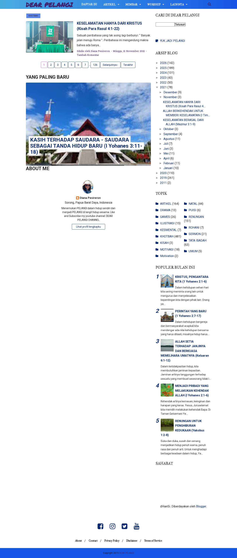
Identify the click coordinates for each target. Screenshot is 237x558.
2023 (163, 77)
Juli (166, 143)
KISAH (164, 243)
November (170, 97)
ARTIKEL (110, 4)
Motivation (167, 256)
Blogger (201, 506)
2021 (163, 87)
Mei (166, 153)
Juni (166, 148)
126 (95, 64)
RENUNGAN (196, 217)
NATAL (193, 203)
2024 (163, 72)
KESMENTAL (168, 230)
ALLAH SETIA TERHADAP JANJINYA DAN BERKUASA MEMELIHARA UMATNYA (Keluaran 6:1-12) (185, 351)
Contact (93, 540)
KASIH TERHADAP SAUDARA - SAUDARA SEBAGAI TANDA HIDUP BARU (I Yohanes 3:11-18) (86, 146)
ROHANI (194, 227)
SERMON (195, 234)
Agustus (169, 139)
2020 (163, 173)
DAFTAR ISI (89, 4)
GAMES (165, 217)
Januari (168, 168)
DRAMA (165, 210)
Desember (170, 92)
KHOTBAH (33, 16)
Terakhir (128, 64)
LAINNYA (177, 4)
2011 (163, 183)
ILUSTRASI (167, 223)
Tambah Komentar (88, 55)
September (171, 134)
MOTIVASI (167, 249)
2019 (163, 178)
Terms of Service (153, 540)
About (78, 540)
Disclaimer (131, 540)
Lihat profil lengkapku (88, 226)
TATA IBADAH (197, 240)
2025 (163, 68)
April (166, 158)
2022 (163, 82)
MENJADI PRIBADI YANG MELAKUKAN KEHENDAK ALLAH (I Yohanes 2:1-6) (192, 390)
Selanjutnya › (110, 64)
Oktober (169, 129)
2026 (163, 63)
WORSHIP (154, 4)
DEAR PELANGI (49, 4)
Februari (169, 163)
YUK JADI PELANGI (172, 40)
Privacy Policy (111, 540)
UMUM (193, 251)
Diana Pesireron (90, 198)
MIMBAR (132, 4)
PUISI (192, 210)
